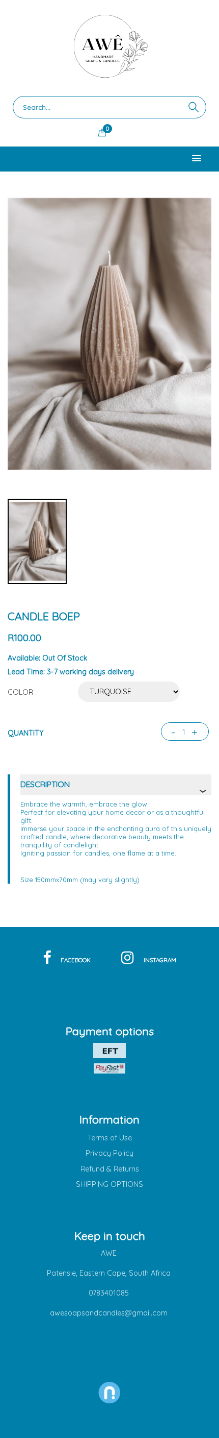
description (45, 784)
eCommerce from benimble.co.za (109, 1411)
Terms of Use (110, 1137)
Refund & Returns (109, 1169)
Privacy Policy (109, 1153)
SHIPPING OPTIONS (109, 1184)
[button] (196, 159)
